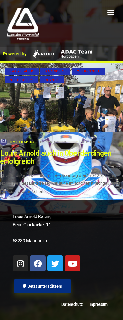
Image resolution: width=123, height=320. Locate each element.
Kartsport (55, 71)
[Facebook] (38, 263)
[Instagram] (20, 263)
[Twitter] (55, 263)
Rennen (52, 79)
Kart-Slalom (22, 71)
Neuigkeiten (21, 79)
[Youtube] (72, 263)
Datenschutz (72, 304)
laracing (23, 142)
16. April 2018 (53, 142)
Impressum (98, 304)
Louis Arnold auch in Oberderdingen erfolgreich (56, 157)
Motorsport (88, 71)
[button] (111, 12)
